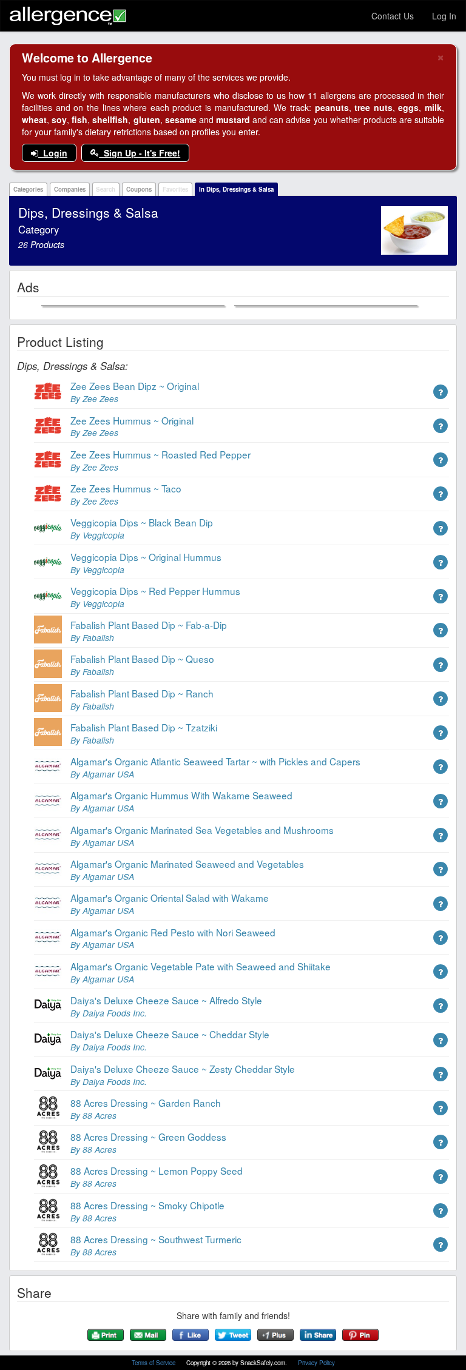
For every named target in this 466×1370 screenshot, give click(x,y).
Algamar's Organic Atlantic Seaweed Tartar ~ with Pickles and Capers (215, 761)
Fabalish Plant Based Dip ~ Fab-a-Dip (148, 624)
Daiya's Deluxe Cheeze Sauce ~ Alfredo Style (166, 1000)
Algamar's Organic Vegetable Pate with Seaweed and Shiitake (200, 966)
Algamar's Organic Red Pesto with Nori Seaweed (172, 932)
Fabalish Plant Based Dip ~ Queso (142, 658)
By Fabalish (92, 637)
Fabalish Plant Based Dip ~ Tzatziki (143, 727)
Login (52, 153)
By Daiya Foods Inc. (108, 1013)
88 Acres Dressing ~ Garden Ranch (145, 1102)
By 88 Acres (93, 1115)
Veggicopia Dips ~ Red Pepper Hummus (155, 590)
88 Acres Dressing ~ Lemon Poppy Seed (156, 1170)
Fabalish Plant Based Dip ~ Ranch (142, 693)
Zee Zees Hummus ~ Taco (125, 488)
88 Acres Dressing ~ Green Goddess (148, 1136)
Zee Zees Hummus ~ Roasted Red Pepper (160, 454)
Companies (70, 189)
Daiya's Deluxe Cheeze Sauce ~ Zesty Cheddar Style (182, 1068)
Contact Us (392, 16)
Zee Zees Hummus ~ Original (132, 420)
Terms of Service (154, 1362)
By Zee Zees (94, 398)
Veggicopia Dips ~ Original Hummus (145, 556)
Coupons (139, 189)
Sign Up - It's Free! (139, 153)
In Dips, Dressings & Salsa (236, 189)
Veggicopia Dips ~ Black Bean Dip (141, 522)
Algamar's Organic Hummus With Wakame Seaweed (181, 795)
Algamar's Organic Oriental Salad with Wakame (169, 897)
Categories (28, 189)
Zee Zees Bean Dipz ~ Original (134, 385)
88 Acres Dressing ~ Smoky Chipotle (147, 1205)
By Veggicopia (97, 535)
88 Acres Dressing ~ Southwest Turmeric (155, 1239)
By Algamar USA (102, 774)
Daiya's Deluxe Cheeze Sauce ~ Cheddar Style (169, 1034)
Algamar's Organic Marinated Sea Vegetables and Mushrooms (202, 829)
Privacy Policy (316, 1362)
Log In (444, 16)
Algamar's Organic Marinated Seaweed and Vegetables (187, 863)
